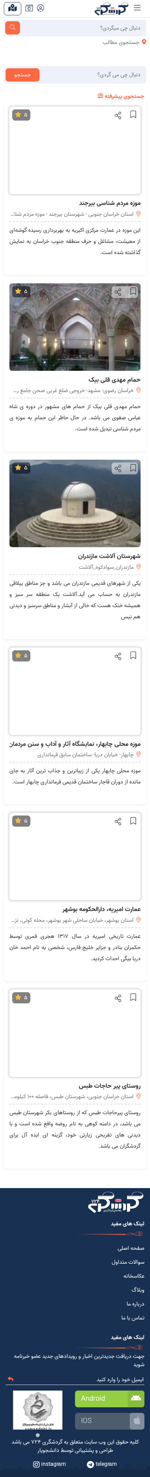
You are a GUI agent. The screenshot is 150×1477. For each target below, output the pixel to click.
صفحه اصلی (131, 1248)
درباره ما (135, 1304)
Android (93, 1399)
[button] (117, 115)
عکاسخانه (133, 1276)
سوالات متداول (128, 1262)
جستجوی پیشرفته (123, 96)
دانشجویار (48, 1450)
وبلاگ (138, 1290)
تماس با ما (132, 1318)
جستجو (22, 74)
